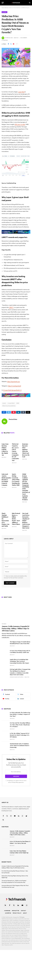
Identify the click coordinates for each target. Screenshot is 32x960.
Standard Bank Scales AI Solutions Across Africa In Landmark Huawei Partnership (19, 745)
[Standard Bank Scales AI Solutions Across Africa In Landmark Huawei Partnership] (5, 746)
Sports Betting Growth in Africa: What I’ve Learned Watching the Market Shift (16, 479)
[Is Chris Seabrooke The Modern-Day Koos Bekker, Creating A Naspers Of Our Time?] (5, 714)
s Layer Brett (11, 403)
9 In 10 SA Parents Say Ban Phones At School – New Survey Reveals (20, 842)
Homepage (7, 910)
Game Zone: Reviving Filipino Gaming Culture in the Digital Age (5, 449)
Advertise (8, 913)
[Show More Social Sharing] (16, 44)
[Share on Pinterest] (13, 44)
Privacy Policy (15, 782)
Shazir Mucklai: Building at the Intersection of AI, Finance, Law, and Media (6, 519)
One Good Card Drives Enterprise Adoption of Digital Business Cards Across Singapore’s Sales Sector (26, 520)
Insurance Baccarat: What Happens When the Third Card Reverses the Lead (26, 450)
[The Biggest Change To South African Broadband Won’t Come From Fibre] (5, 644)
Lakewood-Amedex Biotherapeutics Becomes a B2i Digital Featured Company (6, 479)
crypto (4, 403)
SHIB (17, 403)
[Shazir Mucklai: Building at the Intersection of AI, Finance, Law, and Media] (6, 508)
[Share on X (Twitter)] (11, 44)
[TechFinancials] (16, 2)
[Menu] (3, 3)
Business (4, 12)
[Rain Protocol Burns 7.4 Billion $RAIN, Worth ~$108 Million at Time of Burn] (16, 508)
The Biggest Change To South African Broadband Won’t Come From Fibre (20, 642)
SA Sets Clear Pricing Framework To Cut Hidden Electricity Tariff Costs (20, 651)
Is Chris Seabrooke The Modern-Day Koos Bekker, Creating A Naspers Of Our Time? (20, 714)
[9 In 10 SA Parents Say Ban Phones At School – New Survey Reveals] (5, 843)
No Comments (24, 37)
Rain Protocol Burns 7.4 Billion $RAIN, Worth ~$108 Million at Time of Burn (16, 518)
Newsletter (15, 910)
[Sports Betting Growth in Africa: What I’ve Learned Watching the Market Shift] (16, 469)
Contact (23, 910)
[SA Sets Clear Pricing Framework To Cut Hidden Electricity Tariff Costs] (5, 653)
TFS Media (21, 917)
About (25, 913)
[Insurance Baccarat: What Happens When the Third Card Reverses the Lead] (26, 439)
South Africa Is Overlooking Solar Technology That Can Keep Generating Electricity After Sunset (19, 661)
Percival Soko (9, 37)
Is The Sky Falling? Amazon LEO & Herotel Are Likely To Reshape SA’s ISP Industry (19, 735)
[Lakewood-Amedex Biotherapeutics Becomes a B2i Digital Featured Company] (6, 469)
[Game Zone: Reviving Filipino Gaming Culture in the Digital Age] (6, 439)
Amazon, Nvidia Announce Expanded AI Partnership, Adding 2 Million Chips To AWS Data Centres (15, 628)
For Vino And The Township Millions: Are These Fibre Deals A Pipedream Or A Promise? (20, 724)
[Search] (29, 3)
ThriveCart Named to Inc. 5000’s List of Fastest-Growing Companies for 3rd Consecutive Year (15, 452)
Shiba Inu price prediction (8, 405)
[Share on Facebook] (8, 44)
